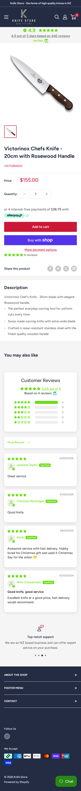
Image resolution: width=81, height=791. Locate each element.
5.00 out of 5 (51, 389)
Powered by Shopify (16, 782)
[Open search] (57, 17)
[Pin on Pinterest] (58, 269)
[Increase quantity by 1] (46, 194)
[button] (14, 255)
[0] (73, 17)
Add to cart (40, 227)
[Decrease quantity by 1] (24, 194)
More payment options (41, 250)
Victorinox (13, 166)
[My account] (65, 17)
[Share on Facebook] (50, 269)
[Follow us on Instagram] (7, 736)
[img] (16, 459)
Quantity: (10, 194)
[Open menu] (6, 17)
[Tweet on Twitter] (66, 269)
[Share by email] (74, 269)
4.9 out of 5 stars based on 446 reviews (40, 36)
